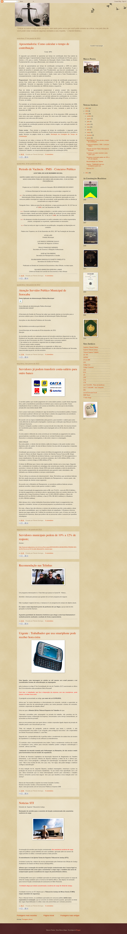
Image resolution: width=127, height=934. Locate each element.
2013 (87, 111)
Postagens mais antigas (69, 915)
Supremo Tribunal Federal (90, 347)
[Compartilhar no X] (24, 157)
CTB (84, 382)
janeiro (89, 138)
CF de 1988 (86, 360)
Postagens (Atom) (27, 919)
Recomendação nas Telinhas (35, 565)
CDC (84, 370)
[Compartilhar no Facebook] (25, 157)
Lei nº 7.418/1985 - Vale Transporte (93, 387)
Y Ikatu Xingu (87, 397)
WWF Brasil (86, 395)
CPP (84, 377)
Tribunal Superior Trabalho (90, 352)
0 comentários (49, 154)
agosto (89, 119)
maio (88, 127)
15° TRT (85, 355)
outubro (89, 116)
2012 (87, 113)
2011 (87, 173)
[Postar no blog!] (22, 157)
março (89, 132)
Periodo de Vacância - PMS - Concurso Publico (47, 169)
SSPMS (85, 357)
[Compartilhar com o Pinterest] (27, 157)
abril (88, 130)
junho (88, 124)
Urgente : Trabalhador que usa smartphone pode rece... (95, 165)
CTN (84, 380)
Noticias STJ (26, 803)
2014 (87, 108)
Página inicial (48, 915)
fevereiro (89, 135)
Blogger (78, 930)
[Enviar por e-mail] (20, 157)
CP (84, 375)
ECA (84, 372)
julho (88, 121)
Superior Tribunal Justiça (90, 349)
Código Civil (86, 365)
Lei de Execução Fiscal (90, 392)
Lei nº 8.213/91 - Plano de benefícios (94, 385)
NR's (84, 390)
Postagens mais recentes (27, 915)
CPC (84, 362)
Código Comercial (88, 367)
